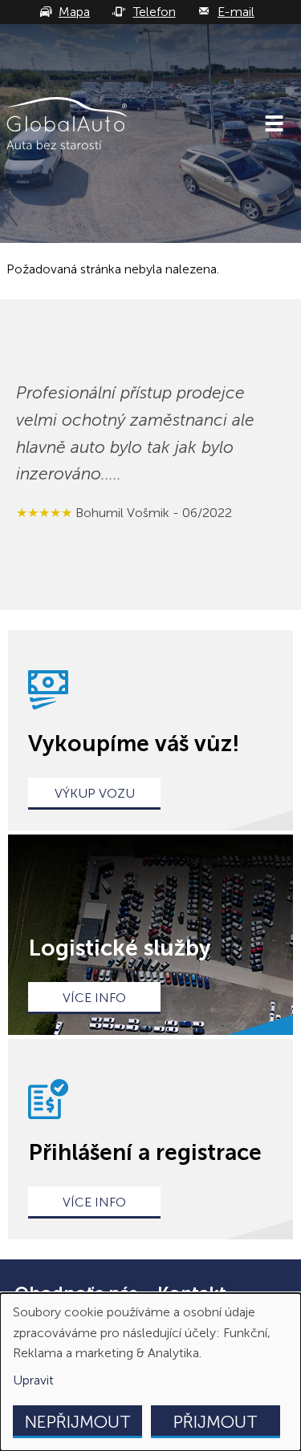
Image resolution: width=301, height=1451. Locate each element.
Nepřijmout (78, 1422)
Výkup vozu (95, 793)
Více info (94, 997)
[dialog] (150, 1372)
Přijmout (215, 1422)
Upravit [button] (33, 1380)
